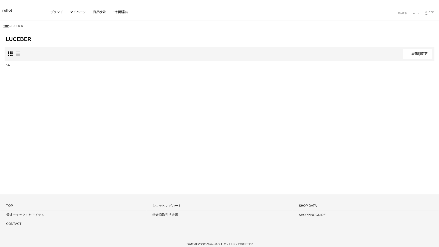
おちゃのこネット (212, 243)
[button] (402, 10)
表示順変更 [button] (420, 54)
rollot (7, 10)
